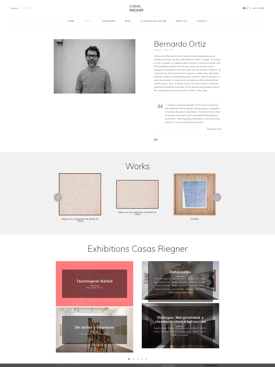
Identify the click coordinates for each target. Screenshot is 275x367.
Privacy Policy (168, 365)
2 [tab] (133, 358)
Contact (202, 21)
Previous (53, 311)
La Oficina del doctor (153, 21)
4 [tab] (141, 358)
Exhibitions (108, 21)
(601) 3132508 (258, 8)
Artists (88, 21)
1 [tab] (128, 358)
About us (181, 21)
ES (244, 8)
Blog (128, 21)
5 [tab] (146, 358)
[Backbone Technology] (211, 365)
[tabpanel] (95, 307)
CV (156, 139)
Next (222, 311)
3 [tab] (137, 358)
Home (71, 21)
